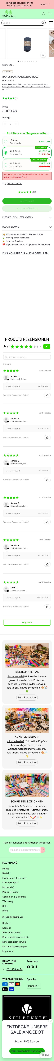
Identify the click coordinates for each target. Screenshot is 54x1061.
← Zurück (7, 71)
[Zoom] (43, 55)
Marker (43, 809)
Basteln (6, 873)
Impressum (8, 951)
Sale (4, 906)
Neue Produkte (37, 87)
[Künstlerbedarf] (27, 720)
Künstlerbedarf (15, 741)
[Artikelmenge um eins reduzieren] (5, 124)
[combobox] (23, 23)
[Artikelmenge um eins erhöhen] (16, 124)
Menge (6, 117)
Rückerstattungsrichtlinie (15, 937)
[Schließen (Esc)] (50, 1021)
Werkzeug (7, 901)
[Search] (43, 23)
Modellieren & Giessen (14, 878)
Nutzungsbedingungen (14, 946)
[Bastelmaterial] (27, 655)
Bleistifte (12, 813)
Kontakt (6, 927)
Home (5, 868)
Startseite (7, 65)
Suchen (6, 923)
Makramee (26, 87)
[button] (27, 141)
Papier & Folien (10, 892)
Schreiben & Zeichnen (20, 806)
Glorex (18, 87)
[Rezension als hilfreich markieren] (47, 395)
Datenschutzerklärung (14, 941)
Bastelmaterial (37, 84)
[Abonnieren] (43, 850)
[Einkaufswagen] (50, 14)
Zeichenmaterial (17, 748)
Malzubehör (8, 887)
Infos (5, 910)
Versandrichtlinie (11, 932)
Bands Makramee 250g (22, 84)
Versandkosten (14, 183)
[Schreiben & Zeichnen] (27, 785)
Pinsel (39, 745)
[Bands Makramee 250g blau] (19, 287)
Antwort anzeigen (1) (13, 386)
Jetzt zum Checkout (27, 208)
